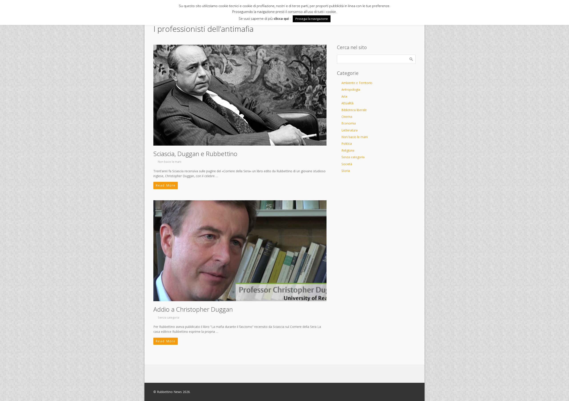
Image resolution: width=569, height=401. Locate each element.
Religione (348, 150)
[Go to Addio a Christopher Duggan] (240, 250)
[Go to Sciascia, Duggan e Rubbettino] (240, 95)
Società (346, 164)
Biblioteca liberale (354, 110)
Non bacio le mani (169, 162)
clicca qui (281, 18)
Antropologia (350, 89)
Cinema (346, 116)
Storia (345, 170)
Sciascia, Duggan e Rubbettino (195, 153)
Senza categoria (168, 317)
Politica (346, 143)
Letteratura (349, 130)
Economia (348, 123)
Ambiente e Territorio (356, 83)
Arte (344, 96)
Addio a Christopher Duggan (193, 309)
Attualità (347, 103)
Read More (166, 185)
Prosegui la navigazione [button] (311, 19)
